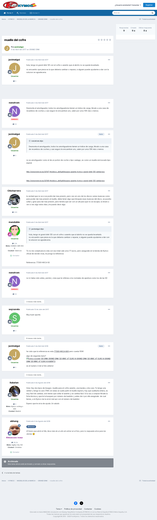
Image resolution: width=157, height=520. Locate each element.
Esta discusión (141, 13)
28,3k (15, 442)
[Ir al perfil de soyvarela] (14, 318)
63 (15, 124)
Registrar (149, 5)
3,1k (15, 243)
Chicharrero (14, 190)
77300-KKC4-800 (61, 351)
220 (15, 212)
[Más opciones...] (109, 59)
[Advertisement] (57, 29)
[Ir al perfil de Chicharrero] (14, 199)
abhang (14, 421)
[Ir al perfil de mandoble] (14, 230)
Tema (58, 509)
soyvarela (14, 309)
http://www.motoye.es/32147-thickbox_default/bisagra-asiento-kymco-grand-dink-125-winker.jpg (65, 172)
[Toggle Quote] (30, 141)
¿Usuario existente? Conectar (127, 5)
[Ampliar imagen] (68, 360)
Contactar (88, 509)
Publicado (37, 60)
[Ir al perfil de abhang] (14, 429)
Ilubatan (14, 382)
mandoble (14, 222)
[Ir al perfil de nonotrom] (14, 111)
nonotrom (14, 102)
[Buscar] (152, 13)
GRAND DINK (34, 49)
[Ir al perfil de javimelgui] (7, 48)
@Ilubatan (31, 427)
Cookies (97, 509)
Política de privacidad (73, 509)
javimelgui (14, 59)
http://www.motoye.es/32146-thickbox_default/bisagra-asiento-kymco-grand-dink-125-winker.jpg (65, 181)
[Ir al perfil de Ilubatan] (14, 391)
